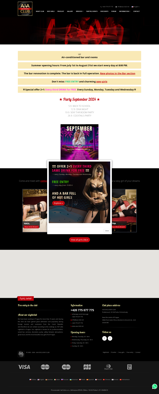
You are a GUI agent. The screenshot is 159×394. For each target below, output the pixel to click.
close (107, 231)
